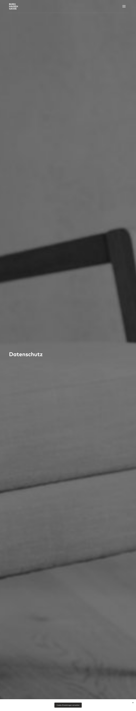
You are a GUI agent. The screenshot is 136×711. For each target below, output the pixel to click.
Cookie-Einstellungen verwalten (68, 705)
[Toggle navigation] (124, 6)
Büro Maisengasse (13, 6)
